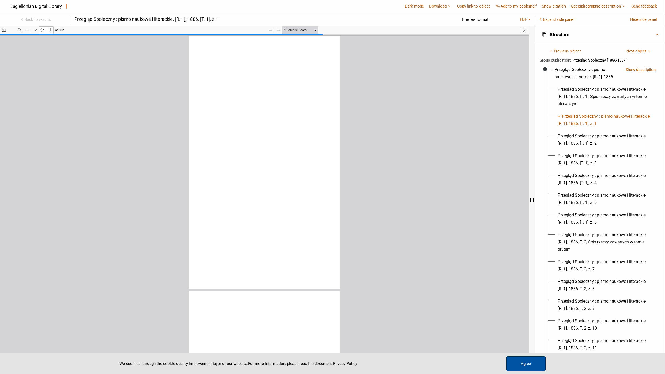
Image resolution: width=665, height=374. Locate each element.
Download (438, 6)
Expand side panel (558, 19)
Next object (636, 51)
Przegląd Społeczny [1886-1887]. (600, 60)
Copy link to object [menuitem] (473, 6)
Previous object (567, 51)
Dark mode (414, 6)
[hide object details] (532, 200)
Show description (641, 69)
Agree (526, 363)
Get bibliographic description (596, 6)
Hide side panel (643, 19)
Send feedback (644, 6)
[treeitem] (600, 218)
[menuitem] (588, 73)
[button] (600, 34)
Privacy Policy (345, 363)
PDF (523, 19)
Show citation (554, 6)
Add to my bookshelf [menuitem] (519, 6)
